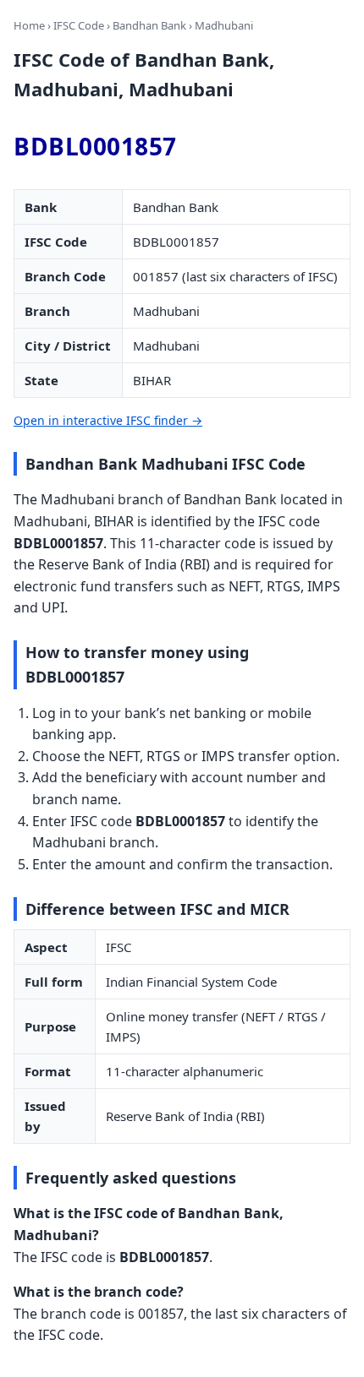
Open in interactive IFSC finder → (108, 420)
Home (29, 25)
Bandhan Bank (149, 25)
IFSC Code (78, 25)
